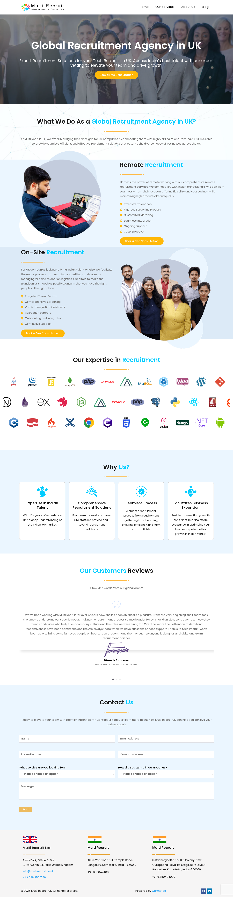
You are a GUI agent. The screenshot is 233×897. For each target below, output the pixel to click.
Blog (205, 7)
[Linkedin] (209, 891)
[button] (113, 679)
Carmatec (159, 891)
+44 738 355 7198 (34, 877)
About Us (188, 7)
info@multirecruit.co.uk (38, 871)
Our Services (164, 7)
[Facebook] (203, 891)
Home (144, 7)
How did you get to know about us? (142, 767)
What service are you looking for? (42, 767)
